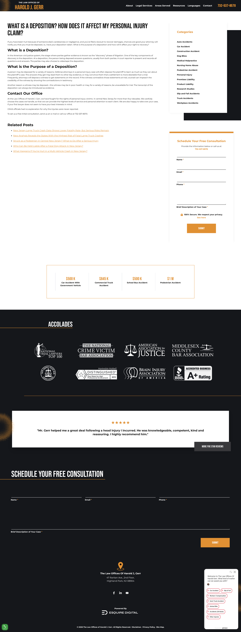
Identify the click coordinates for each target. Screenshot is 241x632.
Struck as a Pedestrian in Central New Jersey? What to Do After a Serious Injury (55, 140)
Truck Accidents (185, 98)
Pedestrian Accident (187, 70)
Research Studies (185, 89)
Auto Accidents (184, 42)
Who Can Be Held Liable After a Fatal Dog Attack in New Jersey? (48, 146)
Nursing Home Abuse (187, 65)
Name (180, 159)
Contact (207, 5)
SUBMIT (201, 228)
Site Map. (160, 627)
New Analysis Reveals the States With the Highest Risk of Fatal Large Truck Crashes (58, 135)
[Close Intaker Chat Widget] (234, 571)
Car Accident (183, 46)
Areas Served (162, 5)
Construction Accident (188, 51)
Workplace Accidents (187, 103)
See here (201, 217)
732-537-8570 (227, 6)
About (129, 5)
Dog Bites (182, 56)
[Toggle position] (230, 571)
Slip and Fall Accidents (188, 93)
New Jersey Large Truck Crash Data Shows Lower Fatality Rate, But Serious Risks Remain (61, 130)
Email (180, 172)
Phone (180, 184)
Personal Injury (184, 75)
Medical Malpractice (187, 61)
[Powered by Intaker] (225, 628)
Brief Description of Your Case (192, 207)
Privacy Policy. (149, 627)
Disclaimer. (137, 627)
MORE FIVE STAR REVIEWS (212, 446)
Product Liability (185, 84)
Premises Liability (186, 79)
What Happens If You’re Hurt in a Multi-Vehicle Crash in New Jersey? (50, 151)
